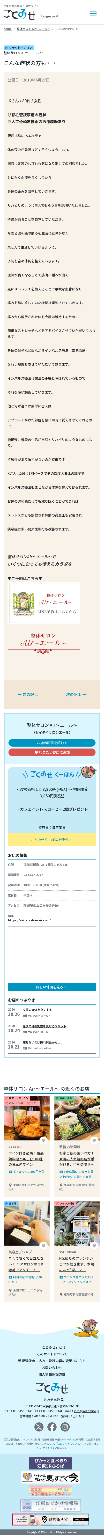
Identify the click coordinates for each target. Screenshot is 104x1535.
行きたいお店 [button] (51, 752)
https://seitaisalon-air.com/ (29, 920)
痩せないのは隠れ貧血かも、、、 (43, 1042)
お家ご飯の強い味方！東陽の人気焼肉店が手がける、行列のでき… (76, 1159)
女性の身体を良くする (37, 1009)
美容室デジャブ (20, 1251)
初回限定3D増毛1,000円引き (25, 1279)
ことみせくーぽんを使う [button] (51, 839)
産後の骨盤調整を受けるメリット (44, 1026)
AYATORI (15, 1146)
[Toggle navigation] (93, 13)
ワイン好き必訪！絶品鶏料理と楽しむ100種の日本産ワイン (26, 1159)
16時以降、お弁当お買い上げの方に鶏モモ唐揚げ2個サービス (76, 1174)
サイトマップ (50, 1447)
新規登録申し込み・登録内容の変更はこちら (52, 1360)
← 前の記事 (28, 694)
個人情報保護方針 (52, 1374)
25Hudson (67, 1251)
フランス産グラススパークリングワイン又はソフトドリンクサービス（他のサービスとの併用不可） (76, 1279)
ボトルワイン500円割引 (26, 1171)
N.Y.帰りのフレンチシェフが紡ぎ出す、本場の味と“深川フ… (76, 1264)
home (8, 29)
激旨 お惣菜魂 (69, 1146)
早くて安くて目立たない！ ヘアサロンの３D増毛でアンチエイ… (26, 1264)
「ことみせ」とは (52, 1347)
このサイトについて (52, 1353)
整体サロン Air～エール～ (33, 29)
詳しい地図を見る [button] (51, 986)
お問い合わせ (52, 1367)
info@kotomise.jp (86, 1411)
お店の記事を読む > (52, 742)
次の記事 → (76, 694)
